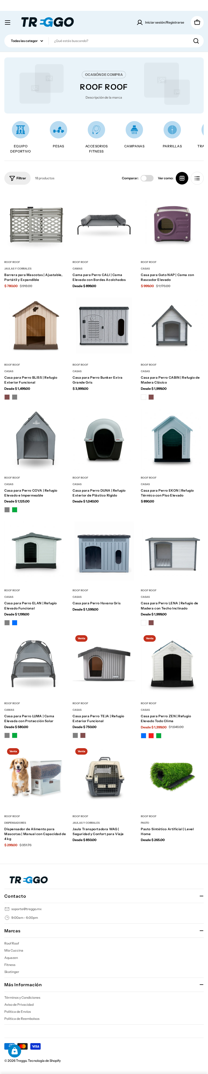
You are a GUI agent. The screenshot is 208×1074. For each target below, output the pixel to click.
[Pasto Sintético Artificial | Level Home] (172, 776)
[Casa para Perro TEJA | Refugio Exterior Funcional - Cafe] (83, 735)
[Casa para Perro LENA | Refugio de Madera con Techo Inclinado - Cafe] (151, 622)
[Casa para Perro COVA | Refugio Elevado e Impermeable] (35, 438)
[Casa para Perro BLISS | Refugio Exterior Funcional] (35, 325)
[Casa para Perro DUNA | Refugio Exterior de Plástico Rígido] (104, 438)
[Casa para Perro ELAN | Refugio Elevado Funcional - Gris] (7, 622)
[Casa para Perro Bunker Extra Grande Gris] (104, 325)
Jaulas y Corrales (17, 268)
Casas (145, 268)
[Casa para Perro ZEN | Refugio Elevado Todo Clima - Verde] (158, 735)
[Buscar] (196, 41)
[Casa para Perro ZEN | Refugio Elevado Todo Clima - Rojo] (151, 735)
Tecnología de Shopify (44, 1061)
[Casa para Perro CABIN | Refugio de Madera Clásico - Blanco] (143, 397)
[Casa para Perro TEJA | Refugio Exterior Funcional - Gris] (75, 735)
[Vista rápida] (59, 203)
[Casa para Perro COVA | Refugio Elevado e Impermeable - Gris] (7, 509)
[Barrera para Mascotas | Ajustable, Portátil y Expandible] (35, 222)
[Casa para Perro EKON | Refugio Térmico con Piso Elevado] (172, 438)
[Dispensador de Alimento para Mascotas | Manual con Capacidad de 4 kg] (35, 776)
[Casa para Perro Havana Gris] (104, 551)
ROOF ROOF (12, 262)
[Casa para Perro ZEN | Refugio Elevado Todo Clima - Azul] (143, 735)
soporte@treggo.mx (26, 909)
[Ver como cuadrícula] (182, 178)
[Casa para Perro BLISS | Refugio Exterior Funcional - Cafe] (7, 397)
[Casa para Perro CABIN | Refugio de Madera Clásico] (172, 325)
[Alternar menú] (7, 22)
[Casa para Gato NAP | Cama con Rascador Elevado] (172, 222)
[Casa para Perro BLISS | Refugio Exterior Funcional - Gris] (14, 397)
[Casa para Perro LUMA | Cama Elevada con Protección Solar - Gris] (7, 735)
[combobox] (104, 40)
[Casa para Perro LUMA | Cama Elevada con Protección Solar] (35, 663)
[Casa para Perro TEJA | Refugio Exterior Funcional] (104, 663)
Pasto (145, 822)
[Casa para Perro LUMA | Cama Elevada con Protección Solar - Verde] (14, 735)
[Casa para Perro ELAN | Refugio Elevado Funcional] (35, 551)
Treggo (21, 1061)
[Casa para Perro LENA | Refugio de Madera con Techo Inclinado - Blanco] (143, 622)
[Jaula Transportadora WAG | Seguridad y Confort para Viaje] (104, 776)
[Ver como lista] (197, 178)
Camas (77, 268)
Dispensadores (15, 822)
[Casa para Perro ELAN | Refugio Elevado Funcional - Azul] (14, 622)
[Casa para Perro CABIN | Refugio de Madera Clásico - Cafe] (151, 397)
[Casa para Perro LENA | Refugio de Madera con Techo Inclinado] (172, 551)
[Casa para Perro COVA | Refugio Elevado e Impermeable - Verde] (14, 509)
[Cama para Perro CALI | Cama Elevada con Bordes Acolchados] (104, 222)
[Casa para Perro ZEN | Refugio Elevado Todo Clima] (172, 663)
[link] (58, 134)
